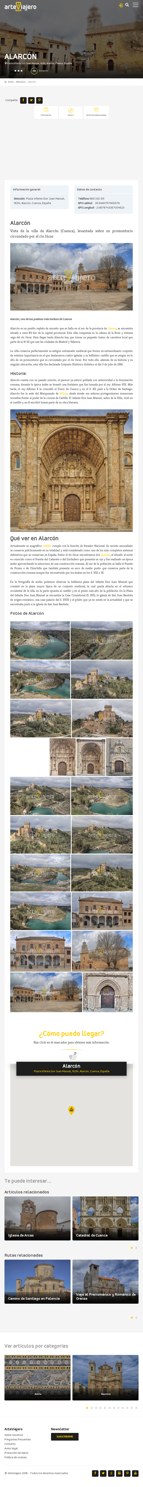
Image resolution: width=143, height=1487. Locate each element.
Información (46, 115)
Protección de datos (16, 1453)
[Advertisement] (71, 149)
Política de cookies (15, 1457)
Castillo (47, 546)
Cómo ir (71, 115)
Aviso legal (11, 1448)
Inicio (11, 82)
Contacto (10, 1444)
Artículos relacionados (96, 115)
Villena (64, 393)
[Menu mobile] (135, 5)
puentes (105, 555)
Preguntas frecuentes (17, 1439)
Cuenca (111, 328)
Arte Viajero (20, 6)
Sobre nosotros (13, 1435)
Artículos (21, 82)
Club (120, 5)
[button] (71, 1110)
